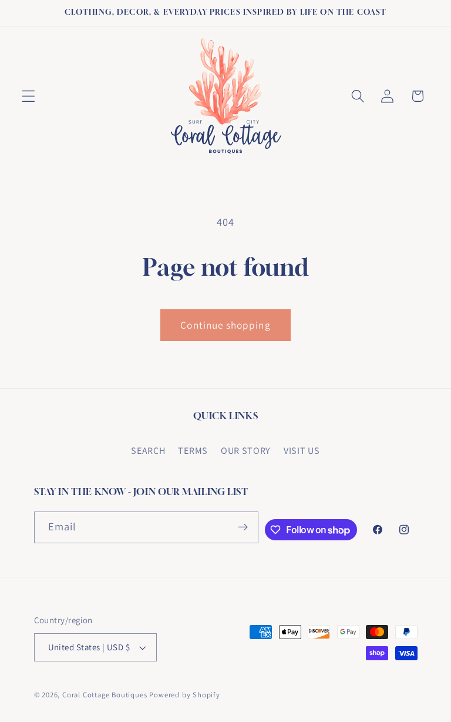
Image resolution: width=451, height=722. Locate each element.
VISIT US (302, 450)
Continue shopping (225, 325)
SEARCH (148, 450)
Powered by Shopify (184, 695)
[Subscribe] (243, 527)
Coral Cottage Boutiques (104, 695)
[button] (28, 96)
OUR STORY (246, 450)
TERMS (192, 450)
